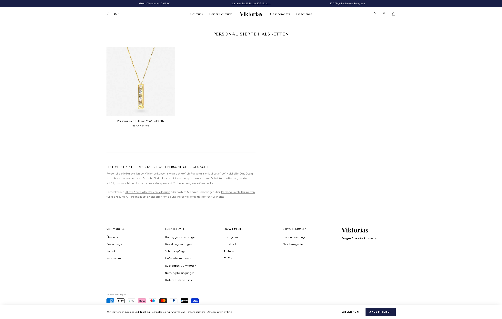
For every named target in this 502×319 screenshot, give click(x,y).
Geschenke (304, 14)
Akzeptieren (380, 311)
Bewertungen (115, 244)
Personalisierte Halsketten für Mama (201, 196)
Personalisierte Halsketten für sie (150, 196)
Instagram (231, 237)
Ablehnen (350, 311)
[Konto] (384, 14)
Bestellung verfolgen (178, 244)
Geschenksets (280, 14)
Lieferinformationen (178, 258)
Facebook (230, 244)
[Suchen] (108, 14)
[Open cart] (394, 14)
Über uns (112, 237)
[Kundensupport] (374, 14)
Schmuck (196, 14)
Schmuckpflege (175, 251)
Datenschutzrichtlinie (179, 280)
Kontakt (111, 251)
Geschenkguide (293, 244)
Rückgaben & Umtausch (180, 265)
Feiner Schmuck (220, 14)
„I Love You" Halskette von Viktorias (147, 192)
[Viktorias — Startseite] (251, 14)
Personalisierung (294, 237)
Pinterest (230, 251)
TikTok (228, 258)
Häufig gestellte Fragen (180, 237)
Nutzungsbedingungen (180, 273)
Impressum (113, 258)
